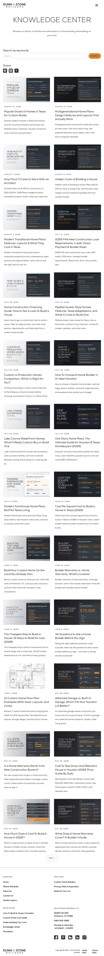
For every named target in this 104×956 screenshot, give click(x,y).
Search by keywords (16, 50)
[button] (96, 5)
